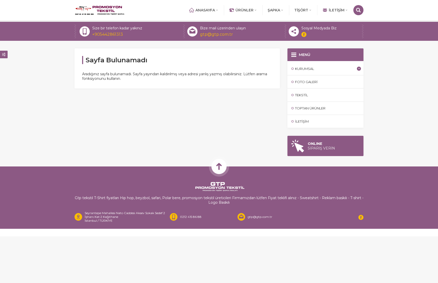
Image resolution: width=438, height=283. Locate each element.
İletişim (336, 10)
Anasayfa (205, 10)
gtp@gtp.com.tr (216, 34)
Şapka (274, 10)
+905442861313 (107, 34)
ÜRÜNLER (244, 10)
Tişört (301, 10)
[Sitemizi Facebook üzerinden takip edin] (303, 34)
